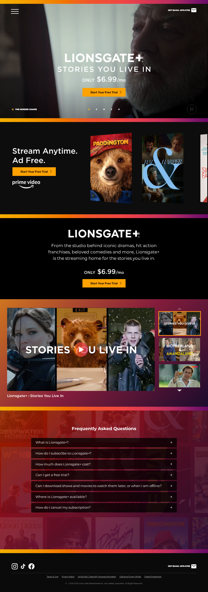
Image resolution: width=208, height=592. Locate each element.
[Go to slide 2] (96, 109)
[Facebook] (31, 566)
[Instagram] (15, 566)
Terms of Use (52, 576)
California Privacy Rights (130, 576)
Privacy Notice (68, 576)
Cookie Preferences (152, 576)
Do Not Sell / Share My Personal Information (97, 576)
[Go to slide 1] (89, 109)
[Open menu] (16, 11)
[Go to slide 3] (104, 109)
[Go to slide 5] (119, 109)
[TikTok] (23, 566)
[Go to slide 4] (111, 109)
